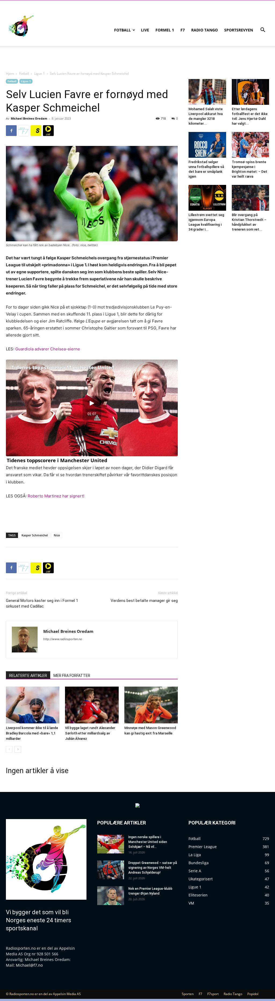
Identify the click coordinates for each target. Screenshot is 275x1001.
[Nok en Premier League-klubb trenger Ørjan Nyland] (110, 895)
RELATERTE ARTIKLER (28, 675)
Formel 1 (164, 30)
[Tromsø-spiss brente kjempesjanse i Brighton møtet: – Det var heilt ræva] (250, 145)
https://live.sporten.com (48, 130)
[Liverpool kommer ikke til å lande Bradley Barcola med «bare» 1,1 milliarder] (32, 705)
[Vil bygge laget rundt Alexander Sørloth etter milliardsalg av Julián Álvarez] (91, 705)
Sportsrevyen (238, 30)
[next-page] (18, 749)
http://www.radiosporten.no (62, 639)
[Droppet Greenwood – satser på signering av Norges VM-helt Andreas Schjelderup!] (110, 869)
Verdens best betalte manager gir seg (144, 600)
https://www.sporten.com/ (36, 130)
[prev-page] (9, 749)
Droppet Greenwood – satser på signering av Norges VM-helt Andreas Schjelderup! (152, 867)
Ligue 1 (39, 73)
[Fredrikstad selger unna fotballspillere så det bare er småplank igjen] (207, 145)
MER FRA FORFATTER (71, 675)
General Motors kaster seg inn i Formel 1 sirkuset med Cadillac (42, 603)
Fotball (122, 30)
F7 (182, 30)
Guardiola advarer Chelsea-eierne (47, 348)
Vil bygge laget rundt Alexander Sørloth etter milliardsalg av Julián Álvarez (90, 733)
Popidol (252, 994)
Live (145, 30)
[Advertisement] (92, 515)
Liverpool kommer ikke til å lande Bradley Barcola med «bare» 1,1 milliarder (32, 733)
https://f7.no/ (23, 130)
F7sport (213, 994)
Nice (57, 535)
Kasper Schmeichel (34, 535)
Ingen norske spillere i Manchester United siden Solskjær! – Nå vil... (147, 842)
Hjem (10, 73)
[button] (262, 30)
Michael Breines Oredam (29, 118)
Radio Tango (204, 30)
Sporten (188, 994)
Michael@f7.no (29, 965)
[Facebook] (11, 130)
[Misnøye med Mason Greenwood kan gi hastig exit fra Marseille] (151, 705)
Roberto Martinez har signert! (56, 495)
